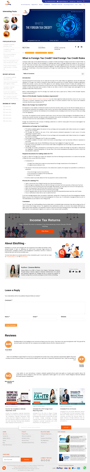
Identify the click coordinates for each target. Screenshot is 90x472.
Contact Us (5, 436)
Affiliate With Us (6, 438)
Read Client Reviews (7, 444)
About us (79, 1)
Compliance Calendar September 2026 (9, 87)
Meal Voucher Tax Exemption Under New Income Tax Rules (77, 456)
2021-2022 (8, 115)
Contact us (72, 1)
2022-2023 (8, 118)
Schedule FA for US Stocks (68, 409)
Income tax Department (41, 52)
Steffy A (16, 406)
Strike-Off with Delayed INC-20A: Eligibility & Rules (11, 83)
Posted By (40, 46)
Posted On (24, 46)
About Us (5, 434)
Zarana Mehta (41, 47)
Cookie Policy (40, 465)
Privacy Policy (25, 434)
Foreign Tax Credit (30, 52)
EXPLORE (66, 427)
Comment (8, 300)
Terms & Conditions (26, 436)
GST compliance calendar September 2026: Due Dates (11, 97)
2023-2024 (8, 121)
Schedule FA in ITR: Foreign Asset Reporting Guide (43, 409)
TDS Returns (43, 442)
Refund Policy (24, 467)
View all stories (16, 15)
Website (63, 316)
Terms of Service (33, 465)
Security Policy (25, 440)
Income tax (57, 49)
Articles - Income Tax (59, 47)
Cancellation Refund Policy (28, 442)
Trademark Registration (46, 434)
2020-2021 (8, 112)
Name (7, 316)
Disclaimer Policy (26, 438)
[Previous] (4, 27)
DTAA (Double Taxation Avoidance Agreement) (37, 99)
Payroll (42, 436)
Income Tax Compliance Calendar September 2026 (10, 92)
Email (35, 316)
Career (4, 440)
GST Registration (45, 440)
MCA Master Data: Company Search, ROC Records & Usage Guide (77, 447)
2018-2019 (8, 106)
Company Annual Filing (46, 438)
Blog (4, 442)
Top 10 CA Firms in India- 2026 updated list (76, 437)
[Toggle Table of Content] (82, 74)
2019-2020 (8, 109)
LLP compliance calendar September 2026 (10, 78)
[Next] (18, 27)
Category (56, 46)
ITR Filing (50, 52)
